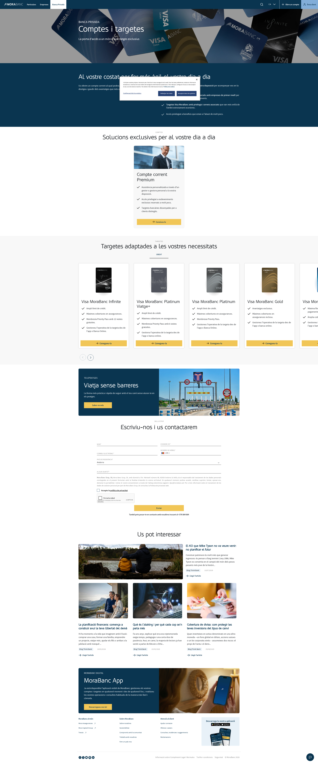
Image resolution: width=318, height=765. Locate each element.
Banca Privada (58, 4)
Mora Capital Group (86, 728)
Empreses (44, 4)
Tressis (81, 733)
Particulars (31, 4)
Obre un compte (292, 4)
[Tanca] (196, 79)
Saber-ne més (98, 405)
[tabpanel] (159, 312)
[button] (90, 357)
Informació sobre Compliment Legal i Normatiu (175, 757)
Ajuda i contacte (166, 723)
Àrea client (311, 4)
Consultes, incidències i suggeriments (174, 733)
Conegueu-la (105, 343)
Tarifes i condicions (205, 757)
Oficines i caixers (166, 728)
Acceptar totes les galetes (186, 93)
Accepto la (114, 490)
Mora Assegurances (86, 723)
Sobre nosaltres (125, 723)
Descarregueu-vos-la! (98, 707)
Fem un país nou (125, 742)
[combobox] (166, 453)
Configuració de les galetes (132, 93)
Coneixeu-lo (161, 222)
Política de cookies (169, 87)
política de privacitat (119, 490)
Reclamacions (165, 737)
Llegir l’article (195, 576)
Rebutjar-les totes (166, 93)
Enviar (159, 508)
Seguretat (219, 757)
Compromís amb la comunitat (130, 733)
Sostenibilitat (124, 728)
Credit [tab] (159, 254)
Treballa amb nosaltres (128, 737)
